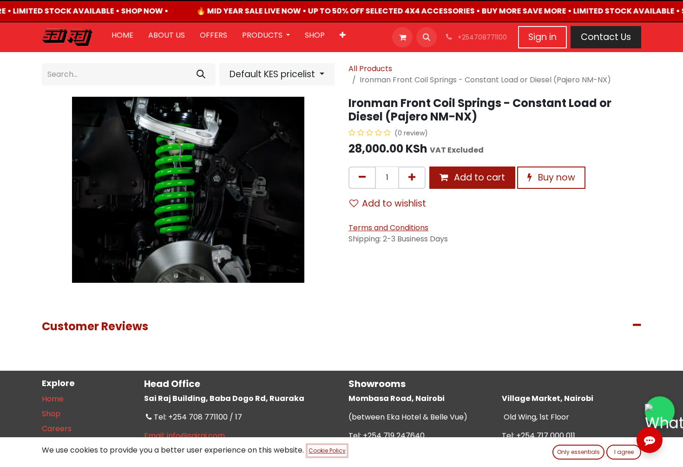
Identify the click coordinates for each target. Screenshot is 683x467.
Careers (57, 428)
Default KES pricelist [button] (273, 74)
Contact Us (606, 37)
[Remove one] (362, 178)
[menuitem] (122, 37)
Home (53, 399)
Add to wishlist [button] (394, 203)
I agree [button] (624, 452)
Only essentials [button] (578, 452)
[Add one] (412, 178)
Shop (51, 413)
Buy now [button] (555, 177)
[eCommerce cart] (402, 37)
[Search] (201, 74)
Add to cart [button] (478, 177)
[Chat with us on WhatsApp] (660, 411)
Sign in (542, 37)
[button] (426, 37)
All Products (370, 68)
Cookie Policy (327, 450)
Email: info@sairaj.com (184, 435)
